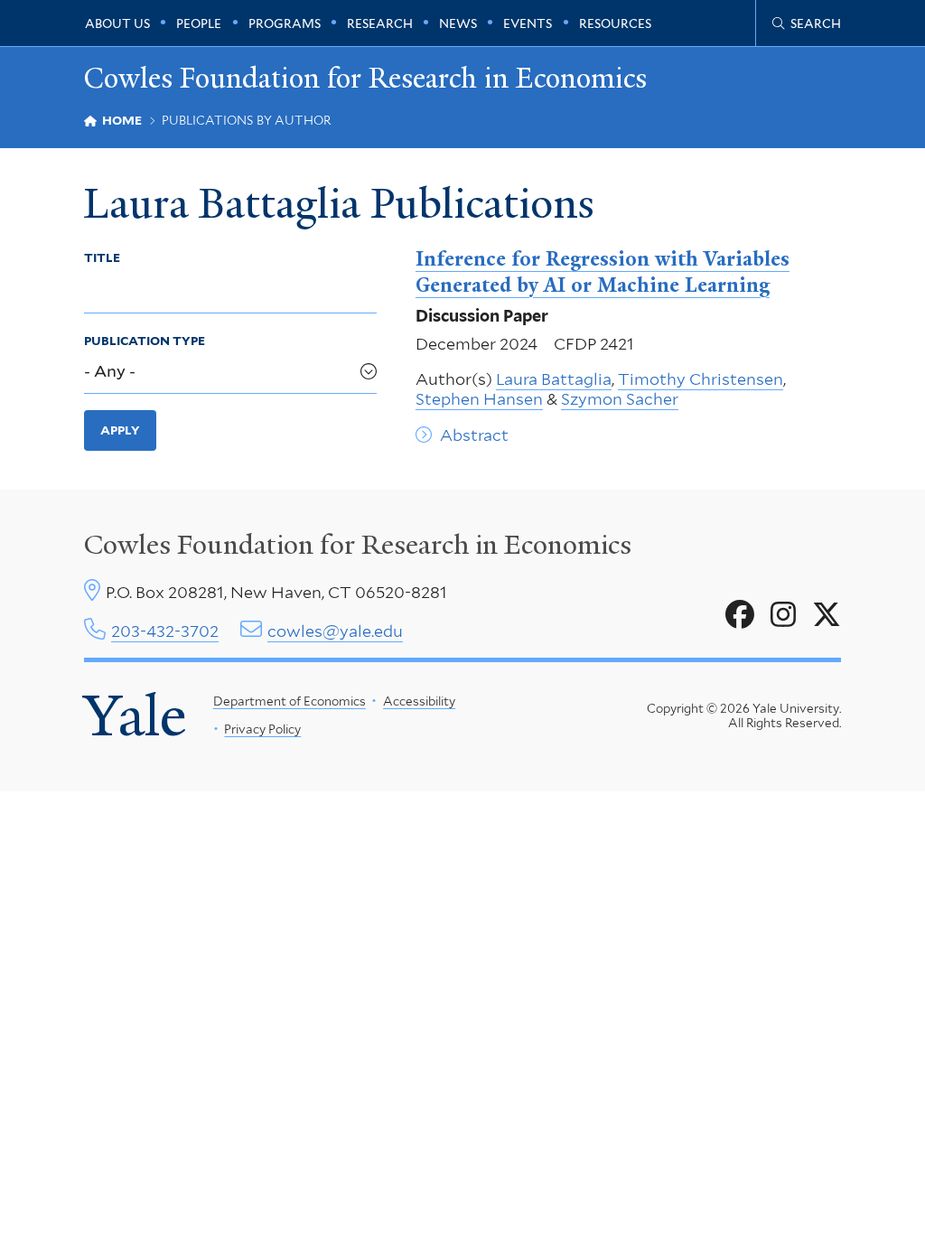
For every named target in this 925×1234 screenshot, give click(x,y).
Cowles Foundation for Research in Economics (365, 78)
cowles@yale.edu (335, 631)
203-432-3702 (165, 631)
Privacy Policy (262, 729)
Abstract (474, 434)
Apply (120, 430)
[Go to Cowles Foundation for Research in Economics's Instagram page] (783, 615)
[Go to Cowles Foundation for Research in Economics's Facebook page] (739, 615)
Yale (135, 715)
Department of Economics (289, 701)
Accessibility (419, 701)
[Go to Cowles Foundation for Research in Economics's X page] (826, 615)
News (458, 23)
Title (102, 257)
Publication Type (144, 340)
